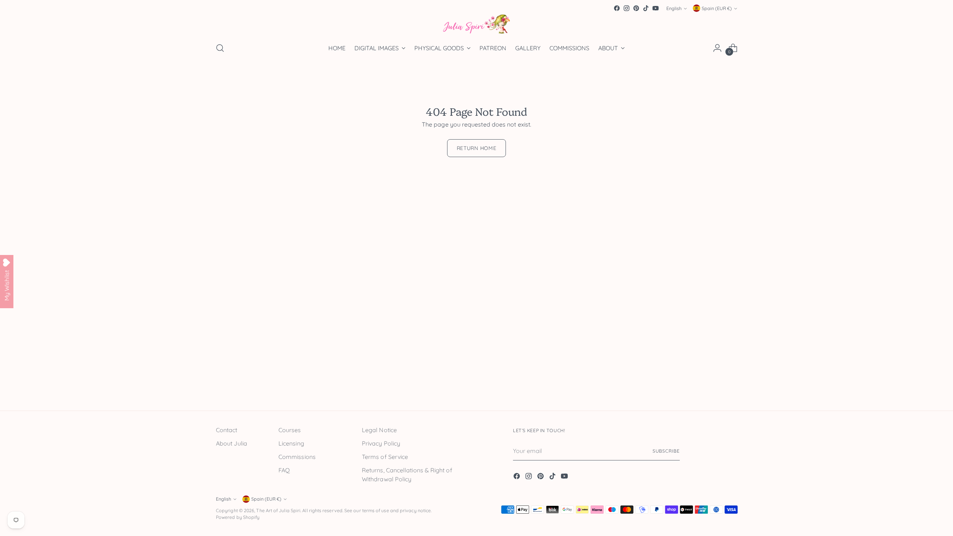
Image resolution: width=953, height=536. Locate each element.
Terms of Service (385, 456)
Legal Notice (379, 430)
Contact (227, 430)
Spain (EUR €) (717, 8)
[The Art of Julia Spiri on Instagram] (626, 8)
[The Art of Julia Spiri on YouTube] (655, 8)
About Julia (231, 443)
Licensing (291, 443)
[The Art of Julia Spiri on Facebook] (616, 8)
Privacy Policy (381, 443)
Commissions (297, 456)
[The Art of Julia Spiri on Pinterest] (636, 8)
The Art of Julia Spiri (278, 510)
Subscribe (666, 451)
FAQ (284, 470)
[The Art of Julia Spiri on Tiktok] (646, 8)
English (674, 8)
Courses (289, 430)
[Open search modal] (220, 48)
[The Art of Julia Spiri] (476, 24)
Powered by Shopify (237, 517)
